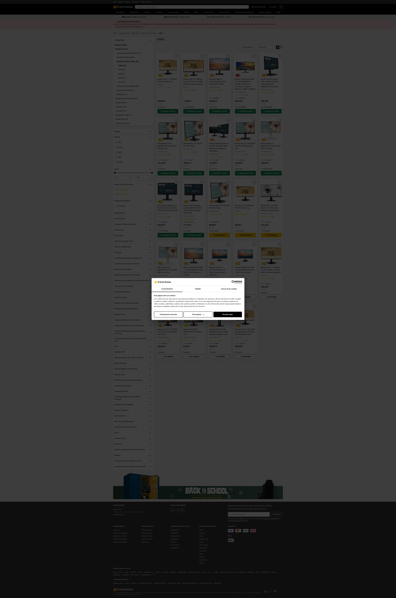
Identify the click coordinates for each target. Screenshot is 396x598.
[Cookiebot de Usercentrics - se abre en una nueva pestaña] (233, 282)
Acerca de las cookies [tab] (229, 289)
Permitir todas (228, 314)
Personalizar (196, 314)
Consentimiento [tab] (167, 289)
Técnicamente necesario (168, 314)
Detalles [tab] (198, 289)
